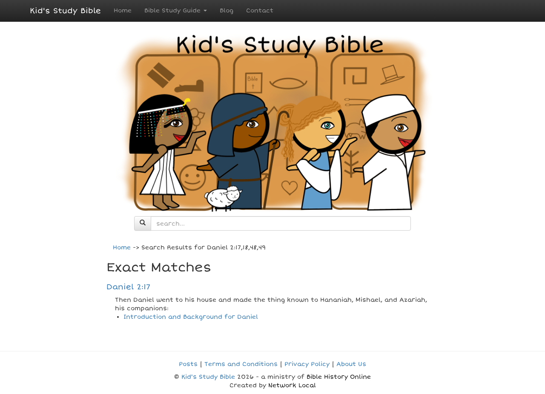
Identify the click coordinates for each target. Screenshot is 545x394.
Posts (188, 364)
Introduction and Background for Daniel (190, 316)
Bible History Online (339, 376)
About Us (351, 364)
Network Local (292, 385)
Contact (259, 10)
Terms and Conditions (241, 364)
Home (123, 10)
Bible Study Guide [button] (173, 10)
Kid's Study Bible (65, 10)
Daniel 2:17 (128, 286)
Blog (226, 10)
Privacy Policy (307, 364)
